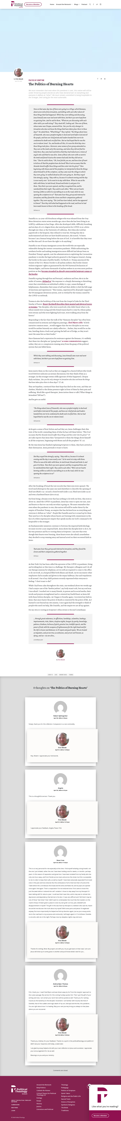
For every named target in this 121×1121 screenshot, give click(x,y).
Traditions (65, 1110)
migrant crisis (63, 675)
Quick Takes (65, 1093)
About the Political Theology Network (21, 1101)
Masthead (14, 1107)
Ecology (39, 1098)
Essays (39, 1101)
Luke (56, 675)
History (39, 1104)
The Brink (64, 1108)
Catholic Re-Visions (43, 1090)
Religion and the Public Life (71, 1096)
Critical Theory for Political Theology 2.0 (46, 1094)
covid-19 (50, 675)
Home (52, 4)
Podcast (84, 4)
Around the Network (63, 4)
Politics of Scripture (36, 80)
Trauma (71, 675)
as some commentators (71, 341)
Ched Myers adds (75, 322)
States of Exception (68, 1102)
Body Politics (41, 1088)
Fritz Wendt (19, 79)
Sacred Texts (65, 1099)
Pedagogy (64, 1088)
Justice (39, 1106)
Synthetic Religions (68, 1105)
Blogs (76, 4)
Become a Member (33, 4)
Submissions (15, 1104)
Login (13, 1110)
